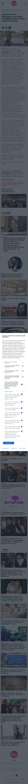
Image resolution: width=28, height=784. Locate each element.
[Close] (25, 335)
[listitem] (14, 362)
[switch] (22, 366)
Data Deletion (5, 448)
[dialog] (14, 392)
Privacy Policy (22, 448)
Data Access (14, 448)
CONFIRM (8, 443)
